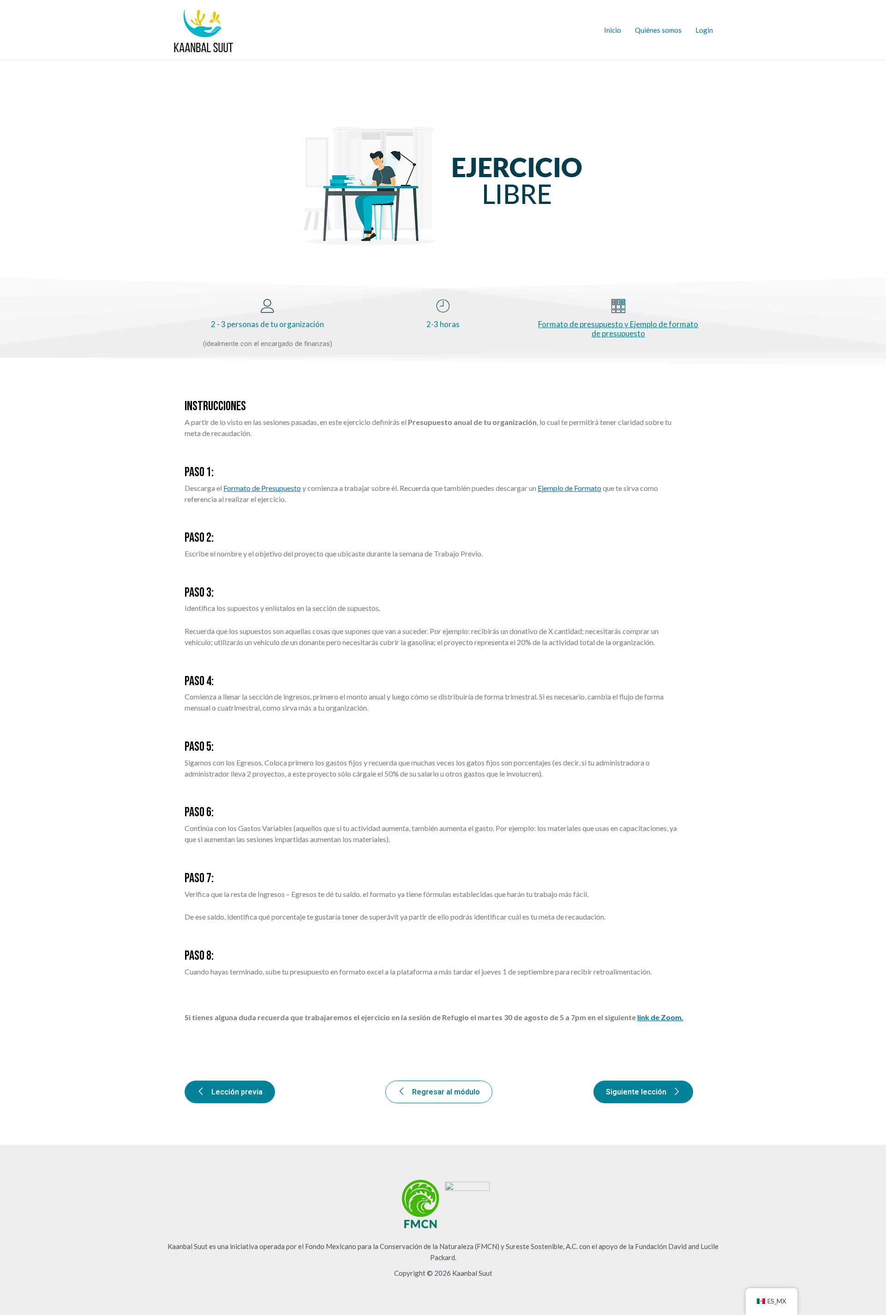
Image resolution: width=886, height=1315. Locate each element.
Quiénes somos (658, 30)
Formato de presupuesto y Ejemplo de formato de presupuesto (618, 328)
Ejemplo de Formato (569, 488)
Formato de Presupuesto (262, 488)
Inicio (612, 30)
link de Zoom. (660, 1017)
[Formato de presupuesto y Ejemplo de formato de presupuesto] (618, 306)
